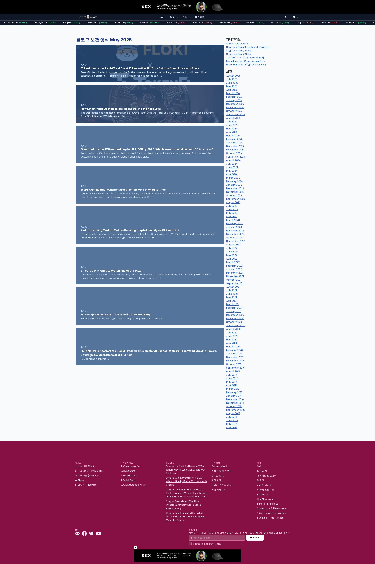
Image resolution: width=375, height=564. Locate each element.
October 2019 (233, 364)
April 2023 (231, 216)
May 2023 (231, 212)
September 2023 (235, 198)
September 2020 (235, 325)
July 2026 (231, 79)
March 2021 (232, 304)
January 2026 (234, 100)
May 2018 (231, 423)
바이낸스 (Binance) (88, 475)
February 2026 (234, 96)
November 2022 (235, 234)
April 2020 (232, 343)
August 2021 (233, 286)
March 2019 (232, 388)
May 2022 (231, 255)
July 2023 (231, 205)
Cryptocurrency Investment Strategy (247, 47)
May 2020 (231, 339)
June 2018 (232, 420)
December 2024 (235, 146)
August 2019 (233, 371)
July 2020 (231, 332)
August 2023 (233, 202)
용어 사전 (262, 470)
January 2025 (234, 142)
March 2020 (233, 346)
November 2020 (235, 318)
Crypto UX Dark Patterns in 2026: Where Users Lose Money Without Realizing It (185, 470)
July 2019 (231, 374)
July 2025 (231, 121)
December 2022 (235, 230)
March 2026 (233, 93)
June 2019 (232, 378)
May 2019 (231, 381)
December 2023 (235, 188)
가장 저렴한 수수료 (221, 470)
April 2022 (231, 258)
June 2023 (232, 209)
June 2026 (232, 82)
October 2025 (234, 110)
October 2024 (234, 153)
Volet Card (129, 480)
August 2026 (233, 75)
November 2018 (235, 402)
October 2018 (234, 406)
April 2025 (231, 132)
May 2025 (231, 128)
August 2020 (233, 328)
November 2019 (235, 360)
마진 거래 (216, 480)
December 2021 (235, 272)
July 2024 (231, 163)
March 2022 (233, 262)
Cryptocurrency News (238, 50)
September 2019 (235, 367)
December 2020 (235, 314)
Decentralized (219, 466)
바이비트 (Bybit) (87, 466)
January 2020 (234, 353)
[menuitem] (162, 17)
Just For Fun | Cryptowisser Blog (245, 57)
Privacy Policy (214, 543)
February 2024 (234, 181)
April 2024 (232, 174)
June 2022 (232, 251)
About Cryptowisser (237, 43)
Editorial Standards (267, 503)
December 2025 (235, 103)
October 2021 (233, 279)
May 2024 (231, 170)
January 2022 (234, 269)
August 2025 (233, 117)
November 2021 (235, 276)
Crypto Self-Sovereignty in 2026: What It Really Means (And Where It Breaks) (186, 481)
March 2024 (233, 177)
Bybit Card (129, 470)
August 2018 (233, 413)
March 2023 (233, 219)
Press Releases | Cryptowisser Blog (246, 64)
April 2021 (231, 300)
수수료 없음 (217, 475)
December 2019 (235, 357)
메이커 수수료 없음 (221, 484)
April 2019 (231, 385)
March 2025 (233, 135)
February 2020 (234, 350)
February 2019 (234, 392)
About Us (262, 494)
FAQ (259, 466)
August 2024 (233, 160)
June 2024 (232, 167)
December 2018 (235, 399)
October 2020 (234, 321)
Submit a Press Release (270, 517)
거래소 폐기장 (264, 484)
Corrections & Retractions (271, 508)
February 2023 (234, 223)
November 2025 (235, 107)
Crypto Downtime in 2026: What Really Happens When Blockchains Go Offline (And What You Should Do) (187, 493)
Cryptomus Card (132, 466)
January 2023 (234, 227)
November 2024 (235, 149)
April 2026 (231, 89)
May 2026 (231, 86)
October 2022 (234, 237)
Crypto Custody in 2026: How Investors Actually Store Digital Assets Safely (183, 505)
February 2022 (234, 265)
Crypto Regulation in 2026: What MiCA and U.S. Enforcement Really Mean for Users (185, 517)
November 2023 (235, 191)
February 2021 (234, 307)
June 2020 (232, 336)
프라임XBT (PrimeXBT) (90, 470)
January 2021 (233, 311)
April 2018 (231, 427)
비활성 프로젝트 (265, 489)
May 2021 (231, 297)
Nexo (81, 480)
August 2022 (233, 244)
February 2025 (234, 139)
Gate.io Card (130, 475)
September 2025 (235, 114)
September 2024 (235, 156)
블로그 (260, 480)
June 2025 (232, 125)
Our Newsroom (265, 498)
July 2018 (231, 416)
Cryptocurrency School (239, 54)
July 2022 (231, 248)
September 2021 (235, 283)
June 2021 (232, 293)
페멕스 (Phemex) (87, 484)
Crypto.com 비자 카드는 (136, 484)
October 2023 (234, 195)
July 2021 (231, 290)
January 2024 (234, 184)
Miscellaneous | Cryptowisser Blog (245, 61)
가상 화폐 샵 (218, 489)
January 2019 (233, 395)
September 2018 (235, 409)
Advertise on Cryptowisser (272, 513)
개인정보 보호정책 (266, 475)
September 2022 (235, 241)
